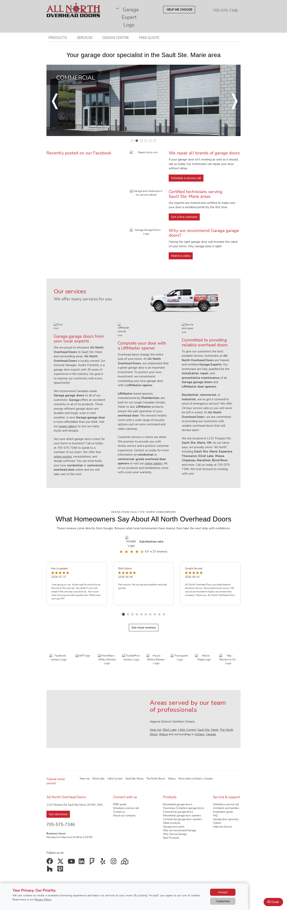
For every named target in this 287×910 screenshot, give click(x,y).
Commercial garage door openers (182, 819)
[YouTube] (72, 862)
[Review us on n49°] (83, 655)
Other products (171, 823)
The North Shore (155, 778)
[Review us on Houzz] (155, 659)
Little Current (187, 730)
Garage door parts (173, 826)
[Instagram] (114, 862)
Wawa (163, 734)
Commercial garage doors (178, 812)
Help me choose (222, 826)
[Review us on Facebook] (58, 657)
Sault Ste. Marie (207, 730)
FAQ (215, 815)
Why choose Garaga (175, 834)
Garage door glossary (226, 819)
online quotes (63, 457)
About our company (124, 815)
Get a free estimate (184, 217)
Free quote (149, 37)
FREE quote (119, 804)
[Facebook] (50, 862)
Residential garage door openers (182, 815)
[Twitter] (61, 862)
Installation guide (223, 812)
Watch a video (180, 256)
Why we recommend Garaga (179, 830)
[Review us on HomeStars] (107, 659)
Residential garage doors (177, 804)
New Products (171, 838)
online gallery (153, 463)
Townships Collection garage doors (183, 808)
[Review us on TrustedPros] (131, 657)
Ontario (199, 734)
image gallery (68, 426)
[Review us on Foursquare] (180, 657)
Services (85, 37)
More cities (184, 778)
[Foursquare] (93, 862)
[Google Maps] (125, 862)
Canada (211, 734)
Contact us (119, 812)
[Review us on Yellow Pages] (204, 657)
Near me (155, 730)
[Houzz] (50, 870)
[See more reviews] (131, 542)
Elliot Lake (170, 730)
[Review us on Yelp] (228, 659)
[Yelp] (104, 862)
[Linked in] (82, 862)
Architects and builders (226, 808)
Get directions (58, 814)
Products (57, 37)
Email (275, 902)
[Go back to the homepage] (73, 8)
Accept (223, 892)
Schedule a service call (186, 178)
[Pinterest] (61, 870)
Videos (217, 823)
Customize (223, 901)
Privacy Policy (43, 899)
